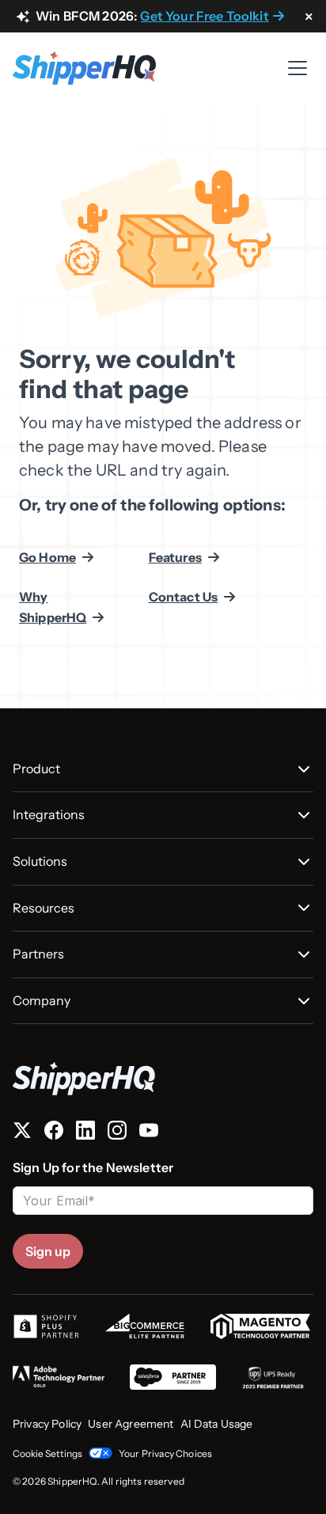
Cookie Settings (47, 1453)
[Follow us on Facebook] (53, 1133)
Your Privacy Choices (165, 1453)
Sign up (47, 1251)
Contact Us (183, 597)
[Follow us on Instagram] (117, 1133)
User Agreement (130, 1424)
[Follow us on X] (22, 1133)
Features (175, 557)
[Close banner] (308, 17)
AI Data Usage (216, 1424)
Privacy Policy (47, 1424)
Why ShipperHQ (52, 607)
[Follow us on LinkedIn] (85, 1133)
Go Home (47, 557)
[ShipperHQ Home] (163, 1078)
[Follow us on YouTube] (148, 1133)
